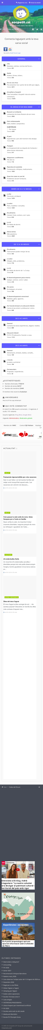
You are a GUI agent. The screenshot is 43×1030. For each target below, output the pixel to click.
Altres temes (11, 232)
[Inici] (21, 16)
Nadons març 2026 (9, 976)
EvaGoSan (23, 392)
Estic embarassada (13, 121)
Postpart (10, 146)
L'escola (10, 360)
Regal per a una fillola (10, 985)
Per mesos (12, 129)
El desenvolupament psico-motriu (18, 278)
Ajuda (9, 73)
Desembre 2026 (8, 982)
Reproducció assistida (14, 167)
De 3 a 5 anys (21, 318)
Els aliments (11, 213)
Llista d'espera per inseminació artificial (17, 1005)
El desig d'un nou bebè (21, 107)
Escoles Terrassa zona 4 (11, 997)
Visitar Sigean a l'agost (11, 988)
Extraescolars (11, 369)
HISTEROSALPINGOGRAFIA (12, 1003)
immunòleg (7, 965)
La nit (9, 222)
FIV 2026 (6, 968)
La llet (9, 194)
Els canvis (10, 287)
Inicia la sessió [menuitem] (36, 3)
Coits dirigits (7, 1000)
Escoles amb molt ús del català (13, 1011)
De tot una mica (12, 83)
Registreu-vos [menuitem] (22, 3)
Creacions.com (7, 1028)
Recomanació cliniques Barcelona (14, 974)
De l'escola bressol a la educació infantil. (21, 306)
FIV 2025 (6, 1008)
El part (9, 136)
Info (8, 64)
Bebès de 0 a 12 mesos (21, 189)
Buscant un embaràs (14, 112)
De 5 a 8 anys (21, 346)
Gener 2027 (7, 971)
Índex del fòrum (14, 787)
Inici (5, 787)
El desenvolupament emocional (18, 296)
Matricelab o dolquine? (11, 962)
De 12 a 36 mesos (21, 244)
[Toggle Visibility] (39, 59)
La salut (9, 203)
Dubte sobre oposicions (11, 994)
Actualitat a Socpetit (14, 92)
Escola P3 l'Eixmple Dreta (12, 1017)
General (21, 59)
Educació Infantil (13, 333)
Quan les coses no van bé (15, 176)
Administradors (14, 418)
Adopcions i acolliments (15, 158)
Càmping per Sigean (10, 991)
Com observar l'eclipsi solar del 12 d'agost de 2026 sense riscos (22, 979)
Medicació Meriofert (10, 1014)
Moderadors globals (26, 418)
